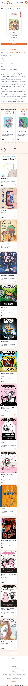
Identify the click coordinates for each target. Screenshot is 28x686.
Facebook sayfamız (14, 680)
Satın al (14, 43)
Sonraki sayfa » (14, 652)
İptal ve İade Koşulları (14, 663)
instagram (14, 681)
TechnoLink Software (19, 685)
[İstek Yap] (15, 548)
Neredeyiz (14, 660)
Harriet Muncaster (4, 410)
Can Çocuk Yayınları (14, 49)
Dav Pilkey (3, 310)
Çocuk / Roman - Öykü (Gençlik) (17, 52)
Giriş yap (21, 2)
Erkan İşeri (3, 543)
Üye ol (18, 2)
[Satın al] (13, 139)
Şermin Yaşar (3, 212)
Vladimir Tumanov (4, 244)
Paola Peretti (3, 277)
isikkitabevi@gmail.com (15, 672)
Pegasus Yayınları (4, 512)
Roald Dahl (12, 47)
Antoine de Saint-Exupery (5, 180)
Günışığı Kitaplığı (4, 247)
